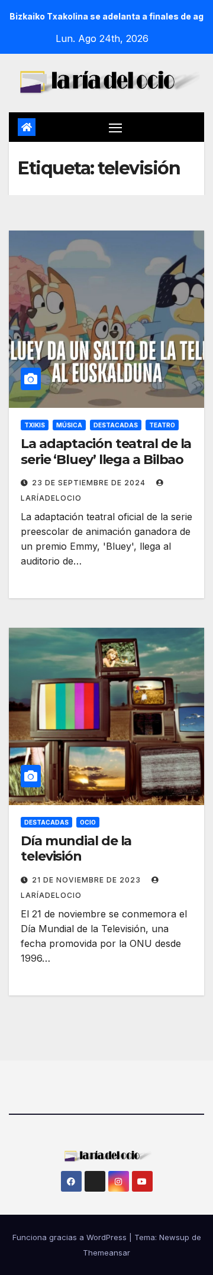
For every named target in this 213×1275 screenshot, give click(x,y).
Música (69, 425)
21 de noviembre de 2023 (87, 879)
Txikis (34, 425)
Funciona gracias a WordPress (70, 1237)
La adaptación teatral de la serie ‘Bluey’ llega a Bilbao (106, 451)
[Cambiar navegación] (115, 127)
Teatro (162, 425)
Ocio (88, 822)
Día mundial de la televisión (76, 848)
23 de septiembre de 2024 (90, 482)
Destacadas (115, 425)
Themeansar (106, 1252)
